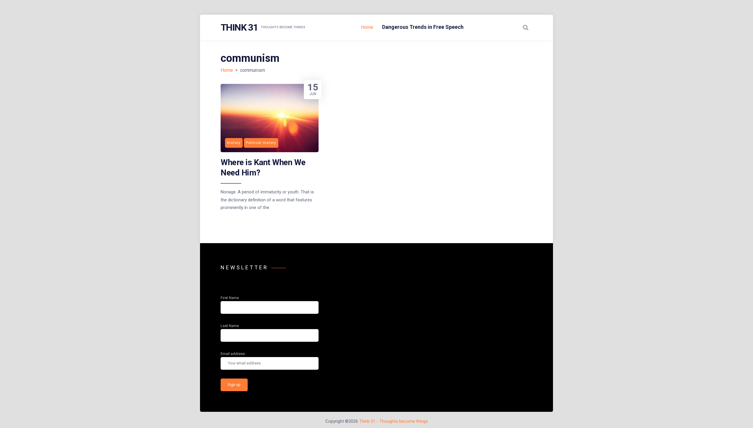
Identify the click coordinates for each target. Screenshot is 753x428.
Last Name (230, 326)
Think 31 (239, 27)
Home (367, 27)
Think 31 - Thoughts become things (393, 421)
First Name (230, 298)
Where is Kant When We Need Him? (263, 167)
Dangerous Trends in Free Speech (423, 27)
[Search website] (525, 27)
